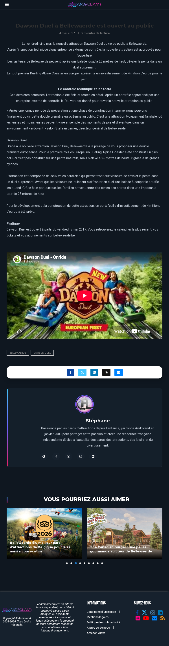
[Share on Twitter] (82, 372)
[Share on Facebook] (70, 372)
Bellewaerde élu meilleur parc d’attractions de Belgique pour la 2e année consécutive (40, 547)
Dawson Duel (42, 352)
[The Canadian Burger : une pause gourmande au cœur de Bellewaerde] (124, 533)
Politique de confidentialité (103, 622)
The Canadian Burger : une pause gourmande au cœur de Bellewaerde (121, 549)
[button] (12, 536)
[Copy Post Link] (106, 372)
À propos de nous (98, 627)
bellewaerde (17, 352)
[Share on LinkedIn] (94, 372)
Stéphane (98, 420)
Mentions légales (97, 617)
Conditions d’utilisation (101, 611)
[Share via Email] (118, 372)
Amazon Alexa (96, 633)
